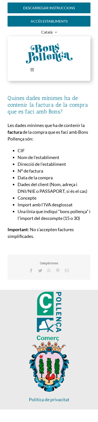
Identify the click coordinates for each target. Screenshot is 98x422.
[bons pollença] (49, 45)
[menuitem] (49, 32)
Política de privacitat (49, 399)
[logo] (49, 344)
